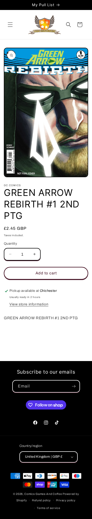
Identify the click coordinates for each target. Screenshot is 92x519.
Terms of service (48, 508)
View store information (28, 304)
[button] (10, 24)
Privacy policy (66, 500)
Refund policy (41, 500)
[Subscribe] (73, 386)
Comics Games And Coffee (43, 493)
